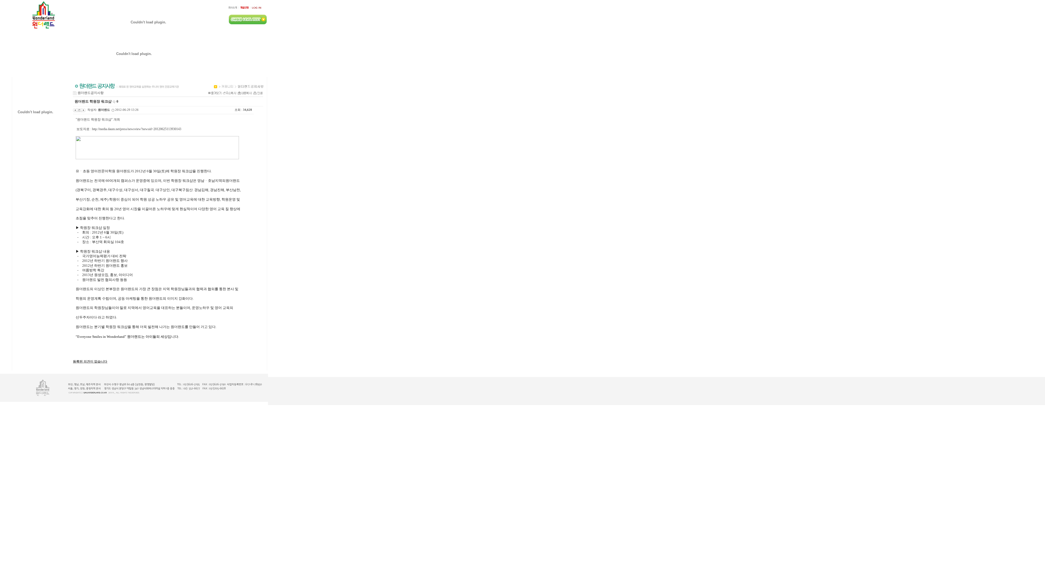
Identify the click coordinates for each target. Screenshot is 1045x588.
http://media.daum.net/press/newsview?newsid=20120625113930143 (136, 129)
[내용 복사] (245, 93)
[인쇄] (257, 93)
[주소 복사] (229, 93)
